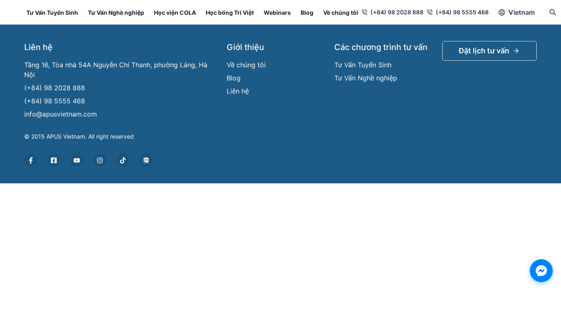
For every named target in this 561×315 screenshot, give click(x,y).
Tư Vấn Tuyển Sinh (52, 12)
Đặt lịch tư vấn (484, 50)
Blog (307, 12)
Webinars (277, 12)
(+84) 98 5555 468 (462, 12)
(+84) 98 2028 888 (396, 12)
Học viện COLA (175, 12)
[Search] (553, 12)
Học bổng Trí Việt (230, 12)
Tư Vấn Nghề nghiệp (116, 12)
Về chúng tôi (340, 12)
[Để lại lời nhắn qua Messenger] (541, 270)
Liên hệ (238, 91)
